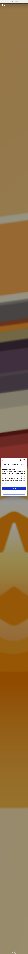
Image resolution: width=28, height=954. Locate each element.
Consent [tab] (5, 464)
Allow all (14, 488)
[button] (25, 5)
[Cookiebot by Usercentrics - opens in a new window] (20, 460)
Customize (13, 492)
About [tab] (23, 464)
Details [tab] (14, 464)
